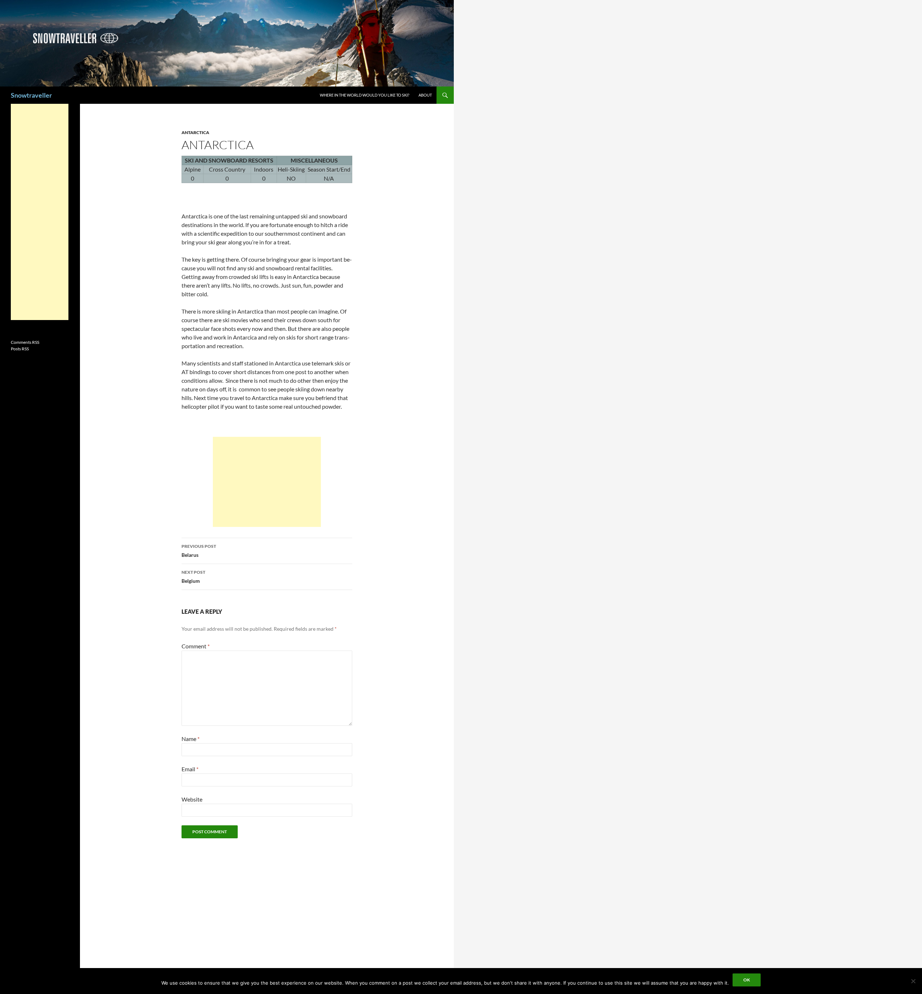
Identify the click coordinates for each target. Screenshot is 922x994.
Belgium (193, 576)
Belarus (199, 550)
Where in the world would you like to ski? (364, 95)
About (425, 95)
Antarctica (195, 132)
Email (190, 769)
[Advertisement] (267, 482)
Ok (746, 979)
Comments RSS (25, 342)
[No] (913, 981)
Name (191, 738)
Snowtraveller (31, 95)
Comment (196, 646)
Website (192, 799)
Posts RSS (20, 348)
